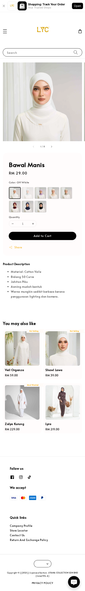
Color (19, 182)
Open (77, 5)
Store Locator (19, 530)
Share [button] (18, 247)
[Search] (75, 52)
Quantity (14, 217)
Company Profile (21, 526)
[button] (5, 31)
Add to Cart (42, 236)
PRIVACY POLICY (42, 583)
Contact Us (17, 535)
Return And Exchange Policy (29, 540)
